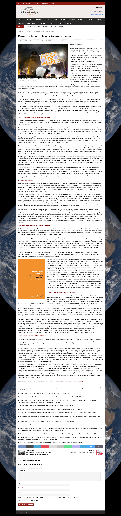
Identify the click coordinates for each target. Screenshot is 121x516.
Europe (89, 20)
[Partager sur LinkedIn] (37, 446)
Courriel (20, 488)
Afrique (28, 20)
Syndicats (52, 41)
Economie (81, 20)
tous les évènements (97, 15)
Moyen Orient (31, 23)
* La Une (39, 41)
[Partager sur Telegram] (83, 446)
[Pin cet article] (45, 446)
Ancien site (53, 3)
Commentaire (21, 470)
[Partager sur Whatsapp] (68, 446)
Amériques (38, 20)
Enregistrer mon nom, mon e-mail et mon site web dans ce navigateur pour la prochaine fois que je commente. (49, 497)
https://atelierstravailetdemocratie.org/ (71, 381)
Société (53, 23)
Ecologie (72, 20)
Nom (19, 483)
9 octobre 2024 (23, 41)
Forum (99, 20)
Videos (69, 23)
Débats (63, 20)
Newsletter (45, 3)
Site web (20, 493)
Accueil (20, 20)
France (44, 41)
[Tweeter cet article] (29, 446)
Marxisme (21, 23)
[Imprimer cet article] (60, 446)
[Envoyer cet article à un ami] (52, 446)
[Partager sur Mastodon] (76, 446)
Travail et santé (59, 41)
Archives (37, 3)
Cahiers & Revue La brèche (24, 3)
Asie (48, 20)
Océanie (43, 23)
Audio (56, 20)
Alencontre (32, 41)
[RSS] (103, 26)
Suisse (62, 23)
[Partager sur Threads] (99, 446)
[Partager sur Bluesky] (91, 446)
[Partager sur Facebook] (22, 446)
